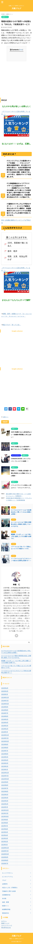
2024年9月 (4, 707)
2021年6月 (4, 829)
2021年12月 (5, 810)
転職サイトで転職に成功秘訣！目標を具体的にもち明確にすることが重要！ (21, 473)
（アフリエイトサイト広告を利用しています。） (15, 113)
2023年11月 (5, 738)
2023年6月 (4, 754)
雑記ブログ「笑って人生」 (12, 325)
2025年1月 (4, 694)
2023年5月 (4, 757)
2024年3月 (4, 725)
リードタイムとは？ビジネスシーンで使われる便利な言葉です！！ (16, 671)
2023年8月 (4, 747)
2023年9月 (4, 744)
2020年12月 (5, 848)
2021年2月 (4, 841)
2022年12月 (5, 772)
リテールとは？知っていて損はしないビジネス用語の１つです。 (16, 666)
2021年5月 (4, 832)
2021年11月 (4, 813)
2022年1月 (4, 807)
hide (21, 50)
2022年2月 (4, 804)
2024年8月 (4, 710)
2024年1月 (4, 732)
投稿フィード (5, 923)
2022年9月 (4, 782)
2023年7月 (4, 751)
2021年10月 (5, 816)
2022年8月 (4, 785)
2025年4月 (4, 688)
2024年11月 (5, 700)
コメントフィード (6, 925)
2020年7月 (4, 863)
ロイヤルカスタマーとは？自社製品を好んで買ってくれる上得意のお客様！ (21, 512)
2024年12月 (5, 697)
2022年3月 (4, 801)
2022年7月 (4, 788)
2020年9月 (4, 857)
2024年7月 (4, 713)
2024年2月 (4, 729)
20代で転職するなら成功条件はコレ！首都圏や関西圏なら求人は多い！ (21, 434)
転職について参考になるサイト (16, 938)
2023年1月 (4, 769)
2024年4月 (4, 722)
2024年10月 (5, 704)
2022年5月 (4, 794)
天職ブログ (16, 8)
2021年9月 (4, 819)
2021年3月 (4, 838)
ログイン (4, 921)
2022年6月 (4, 791)
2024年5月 (4, 719)
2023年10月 (5, 741)
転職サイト (5, 417)
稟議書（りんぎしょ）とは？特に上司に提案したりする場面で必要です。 (21, 536)
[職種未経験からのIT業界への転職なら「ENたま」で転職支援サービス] (18, 409)
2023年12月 (5, 735)
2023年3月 (4, 763)
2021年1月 (4, 844)
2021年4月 (4, 835)
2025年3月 (4, 691)
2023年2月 (4, 766)
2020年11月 (5, 851)
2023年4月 (4, 760)
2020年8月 (4, 860)
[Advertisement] (16, 79)
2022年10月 (5, 779)
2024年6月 (4, 716)
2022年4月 (4, 798)
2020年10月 (5, 854)
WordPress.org (6, 927)
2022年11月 (5, 776)
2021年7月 (4, 826)
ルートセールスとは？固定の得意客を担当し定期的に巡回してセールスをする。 (21, 524)
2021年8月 (4, 823)
